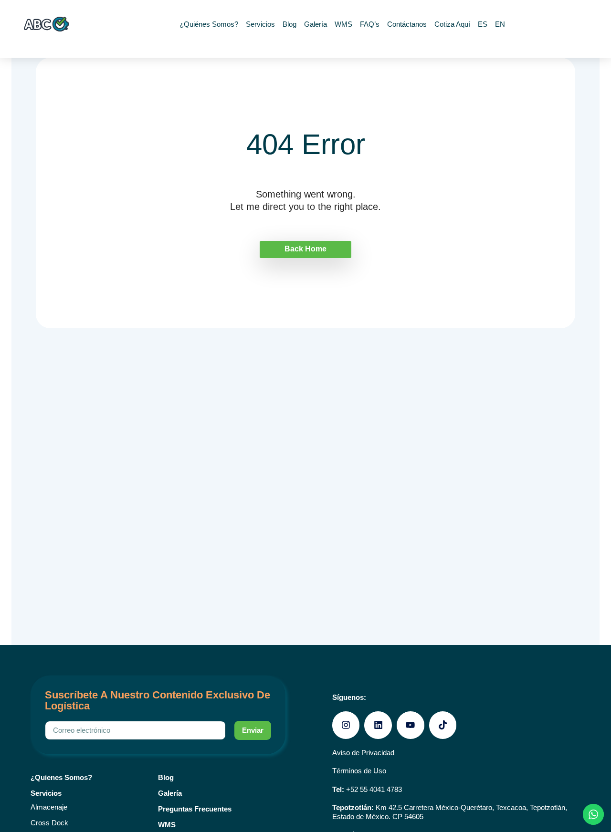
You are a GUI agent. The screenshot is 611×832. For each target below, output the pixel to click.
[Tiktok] (443, 725)
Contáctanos (407, 24)
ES (482, 24)
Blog (289, 24)
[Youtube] (410, 725)
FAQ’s (369, 24)
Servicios (260, 24)
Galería (315, 24)
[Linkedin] (378, 725)
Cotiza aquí (452, 24)
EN (500, 24)
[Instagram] (346, 725)
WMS (343, 24)
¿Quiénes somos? (208, 24)
